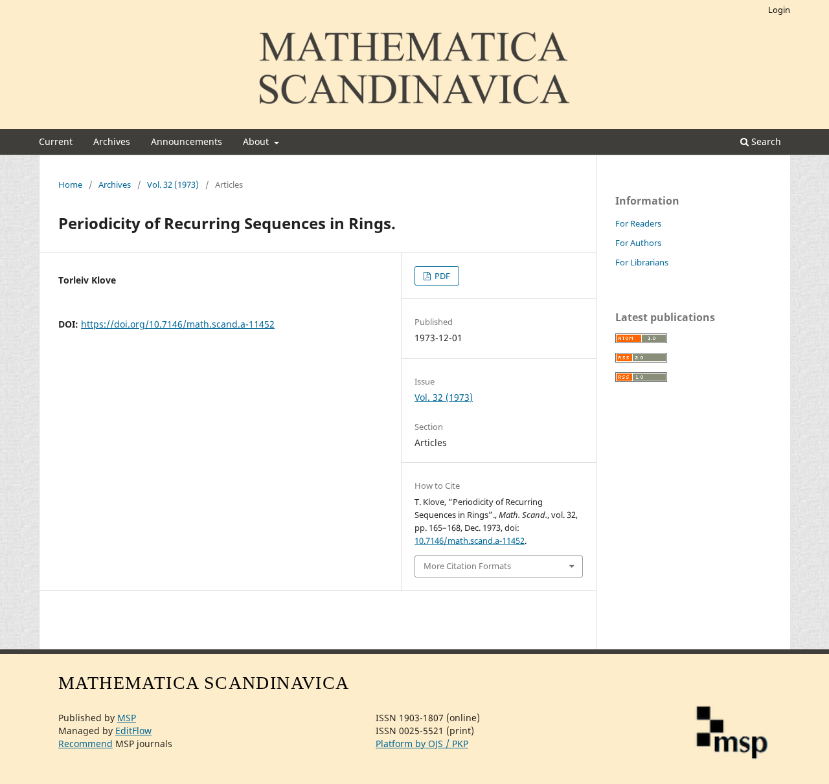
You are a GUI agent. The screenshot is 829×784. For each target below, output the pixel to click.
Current (56, 141)
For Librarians (641, 262)
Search (765, 141)
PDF (441, 276)
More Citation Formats (467, 566)
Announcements (186, 141)
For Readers (638, 223)
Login (779, 10)
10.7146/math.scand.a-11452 (469, 540)
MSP (126, 717)
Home (70, 184)
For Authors (638, 243)
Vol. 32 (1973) (173, 184)
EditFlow (133, 730)
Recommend (85, 743)
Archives (111, 141)
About (257, 141)
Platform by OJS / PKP (422, 743)
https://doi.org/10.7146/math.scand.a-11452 (178, 324)
